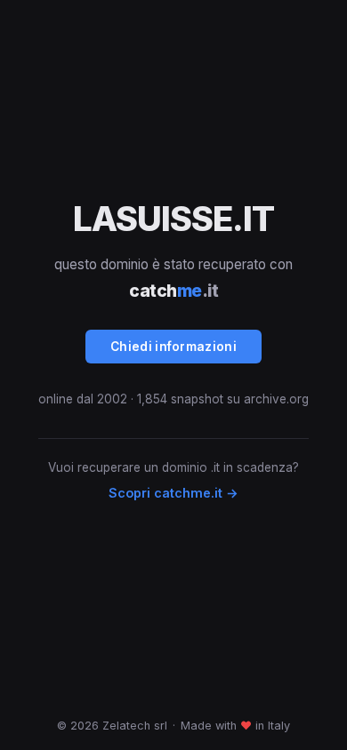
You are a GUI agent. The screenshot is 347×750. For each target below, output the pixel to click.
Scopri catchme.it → (173, 492)
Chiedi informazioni (173, 346)
